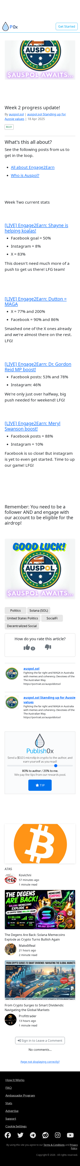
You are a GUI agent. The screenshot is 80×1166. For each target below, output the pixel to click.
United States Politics (22, 618)
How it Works (14, 1080)
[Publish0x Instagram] (58, 1135)
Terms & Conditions (54, 1145)
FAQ (8, 1087)
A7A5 (8, 869)
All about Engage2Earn (33, 167)
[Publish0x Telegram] (34, 1135)
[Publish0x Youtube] (71, 1135)
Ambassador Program (20, 1095)
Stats (8, 1103)
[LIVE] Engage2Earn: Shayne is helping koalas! (36, 228)
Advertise (11, 1111)
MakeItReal (27, 945)
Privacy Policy (74, 1146)
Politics (15, 610)
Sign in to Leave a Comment (41, 1040)
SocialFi (52, 618)
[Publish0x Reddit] (46, 1135)
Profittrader (28, 1016)
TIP (42, 785)
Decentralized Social (22, 626)
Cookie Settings (16, 1126)
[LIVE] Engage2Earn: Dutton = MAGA (36, 301)
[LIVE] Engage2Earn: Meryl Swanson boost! (32, 426)
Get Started (66, 26)
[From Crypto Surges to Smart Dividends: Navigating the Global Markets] (40, 980)
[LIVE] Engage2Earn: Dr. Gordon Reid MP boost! (38, 367)
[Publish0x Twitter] (21, 1135)
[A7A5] (40, 843)
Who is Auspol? (25, 175)
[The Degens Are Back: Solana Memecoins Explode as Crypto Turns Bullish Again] (40, 909)
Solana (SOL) (39, 610)
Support (10, 1118)
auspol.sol (16, 114)
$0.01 (9, 127)
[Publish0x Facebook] (8, 1135)
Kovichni (25, 875)
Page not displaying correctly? (40, 1062)
